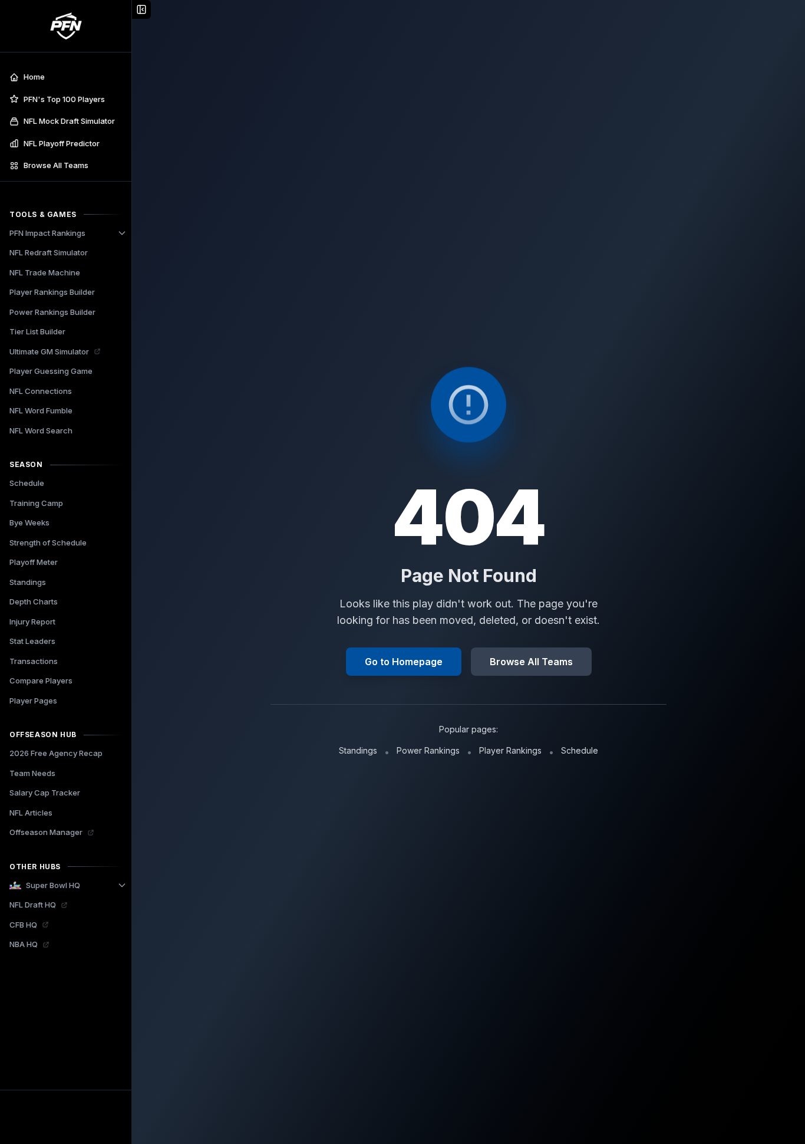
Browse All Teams (531, 662)
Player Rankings (510, 750)
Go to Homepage (404, 662)
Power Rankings (428, 750)
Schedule (579, 750)
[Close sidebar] (141, 9)
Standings (358, 750)
